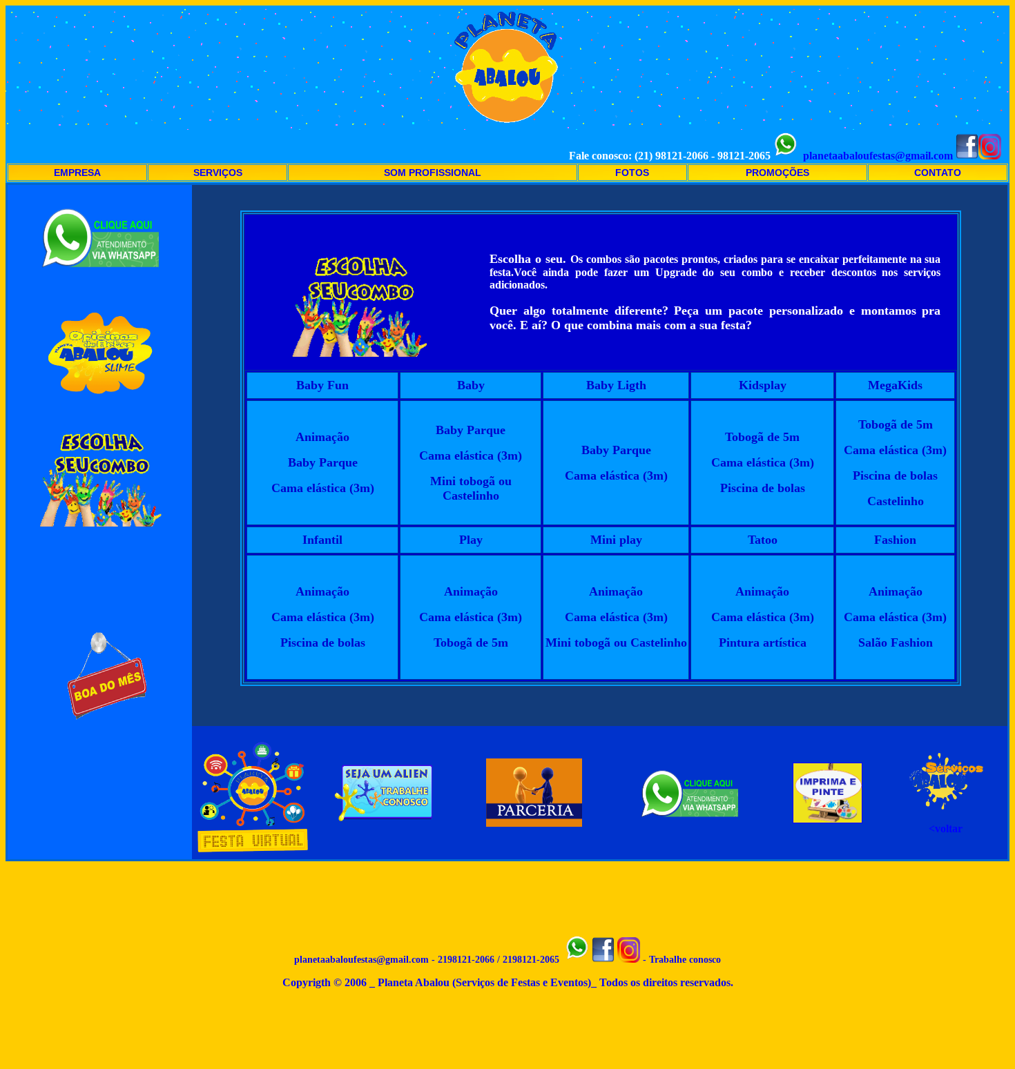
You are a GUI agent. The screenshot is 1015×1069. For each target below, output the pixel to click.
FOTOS (632, 172)
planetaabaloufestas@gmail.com (878, 155)
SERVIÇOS (217, 172)
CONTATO (937, 172)
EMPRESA (77, 172)
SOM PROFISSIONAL (432, 172)
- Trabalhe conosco (680, 959)
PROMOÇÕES (777, 172)
